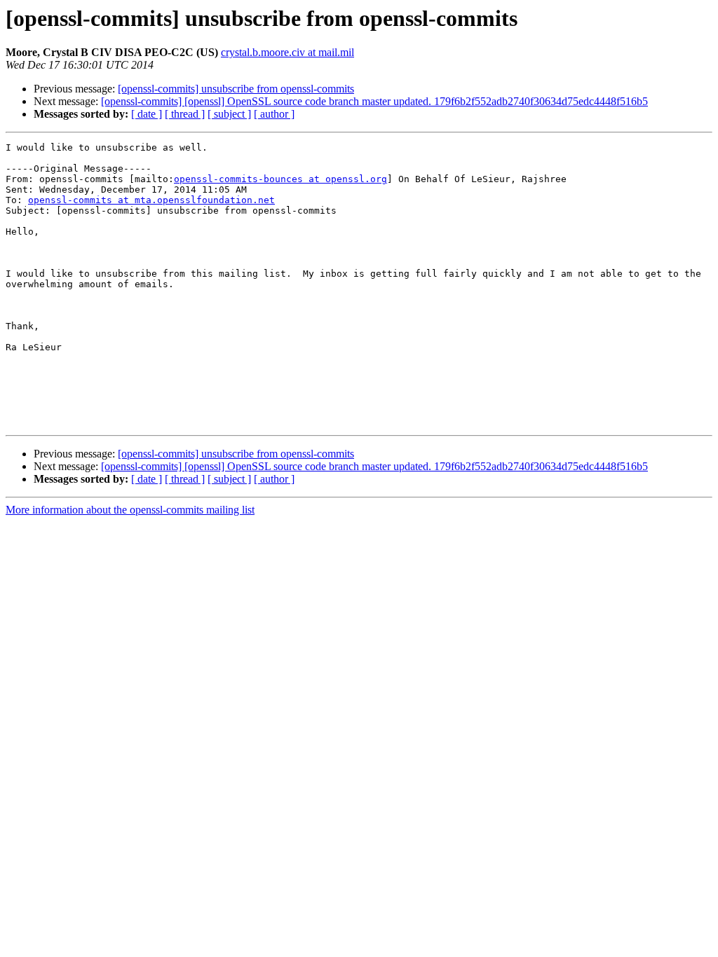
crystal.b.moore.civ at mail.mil (287, 52)
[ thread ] (185, 114)
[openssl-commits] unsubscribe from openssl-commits (236, 89)
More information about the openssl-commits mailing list (130, 510)
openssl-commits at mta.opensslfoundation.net (151, 200)
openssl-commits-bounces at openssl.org (280, 179)
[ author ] (274, 114)
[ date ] (146, 114)
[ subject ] (229, 114)
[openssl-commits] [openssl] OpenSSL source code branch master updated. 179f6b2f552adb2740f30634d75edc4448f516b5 (374, 101)
